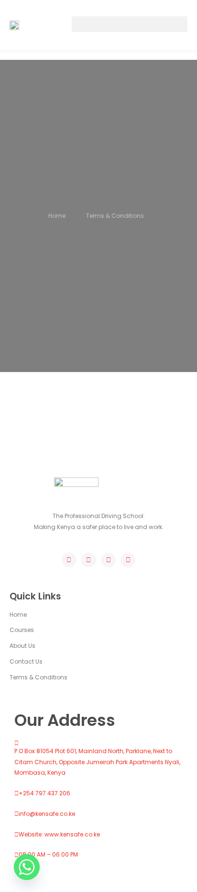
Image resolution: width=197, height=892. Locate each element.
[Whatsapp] (27, 867)
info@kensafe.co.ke (47, 814)
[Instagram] (108, 560)
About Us (22, 646)
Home (18, 614)
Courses (22, 630)
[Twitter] (88, 560)
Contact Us (26, 661)
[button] (129, 24)
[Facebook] (69, 560)
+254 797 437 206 (44, 793)
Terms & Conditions (38, 677)
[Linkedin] (127, 560)
